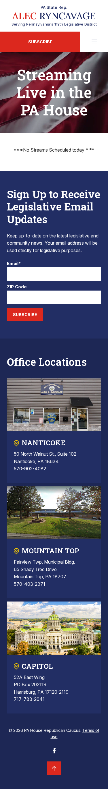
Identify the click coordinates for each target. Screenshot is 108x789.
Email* (14, 263)
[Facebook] (54, 752)
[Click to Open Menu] (94, 42)
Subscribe (40, 41)
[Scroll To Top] (54, 768)
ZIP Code (17, 287)
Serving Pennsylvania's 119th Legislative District (54, 15)
